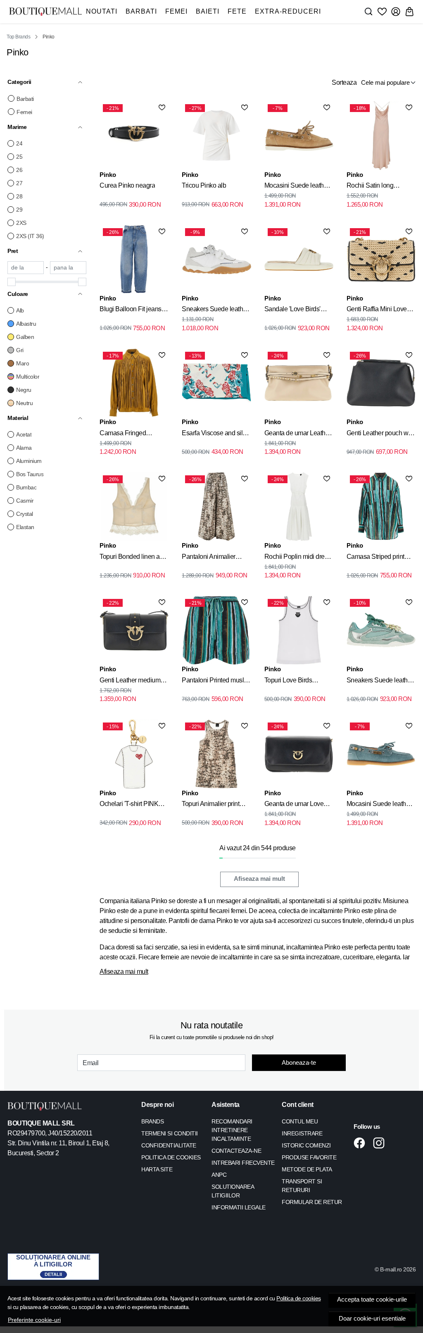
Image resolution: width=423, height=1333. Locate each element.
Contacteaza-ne (236, 1150)
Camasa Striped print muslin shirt (375, 558)
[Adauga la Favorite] (162, 107)
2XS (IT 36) (30, 236)
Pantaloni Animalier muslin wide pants (208, 558)
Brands (152, 1121)
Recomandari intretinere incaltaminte (232, 1130)
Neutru (24, 403)
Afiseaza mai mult (259, 878)
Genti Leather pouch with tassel (381, 434)
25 (19, 156)
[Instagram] (381, 1142)
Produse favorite (309, 1157)
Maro (22, 363)
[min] (25, 267)
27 (19, 183)
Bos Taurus (29, 474)
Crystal (24, 513)
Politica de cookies (298, 1298)
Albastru (26, 323)
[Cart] (409, 12)
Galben (25, 337)
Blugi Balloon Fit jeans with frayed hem (131, 310)
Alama (24, 447)
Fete (237, 11)
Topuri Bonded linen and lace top (133, 558)
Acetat (23, 434)
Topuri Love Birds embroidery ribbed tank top (295, 682)
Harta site (156, 1169)
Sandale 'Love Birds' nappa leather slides (292, 310)
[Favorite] (382, 12)
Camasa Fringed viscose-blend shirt (125, 434)
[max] (68, 267)
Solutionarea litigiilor (233, 1191)
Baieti (207, 11)
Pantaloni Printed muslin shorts (215, 682)
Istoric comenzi (306, 1145)
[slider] (11, 282)
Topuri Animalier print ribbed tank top (210, 805)
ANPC (219, 1174)
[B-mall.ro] (45, 11)
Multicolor (27, 376)
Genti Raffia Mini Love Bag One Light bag (377, 310)
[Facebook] (362, 1142)
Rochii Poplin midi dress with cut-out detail (297, 558)
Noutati (101, 11)
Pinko (108, 174)
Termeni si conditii (169, 1133)
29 (19, 209)
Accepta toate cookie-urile (372, 1299)
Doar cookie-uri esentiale (372, 1318)
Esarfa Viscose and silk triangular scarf (214, 434)
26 (19, 170)
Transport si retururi (302, 1185)
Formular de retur (312, 1202)
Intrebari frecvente (243, 1162)
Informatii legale (239, 1207)
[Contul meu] (395, 12)
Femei (176, 11)
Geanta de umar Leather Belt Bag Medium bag (297, 434)
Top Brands (18, 37)
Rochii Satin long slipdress (370, 187)
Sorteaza (344, 82)
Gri (20, 350)
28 (19, 196)
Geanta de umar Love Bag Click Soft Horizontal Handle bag (298, 805)
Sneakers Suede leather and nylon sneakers (215, 310)
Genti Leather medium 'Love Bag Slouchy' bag (132, 682)
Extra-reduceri (288, 11)
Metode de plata (307, 1169)
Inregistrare (302, 1133)
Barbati (141, 11)
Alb (20, 310)
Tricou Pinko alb (204, 185)
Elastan (25, 527)
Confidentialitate (168, 1145)
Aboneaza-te (299, 1062)
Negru (23, 389)
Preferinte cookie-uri (34, 1319)
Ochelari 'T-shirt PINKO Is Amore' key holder (131, 805)
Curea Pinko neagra (127, 185)
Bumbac (26, 487)
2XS (21, 222)
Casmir (24, 500)
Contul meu (300, 1121)
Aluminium (29, 461)
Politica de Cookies (171, 1157)
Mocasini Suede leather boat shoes (296, 187)
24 (19, 143)
